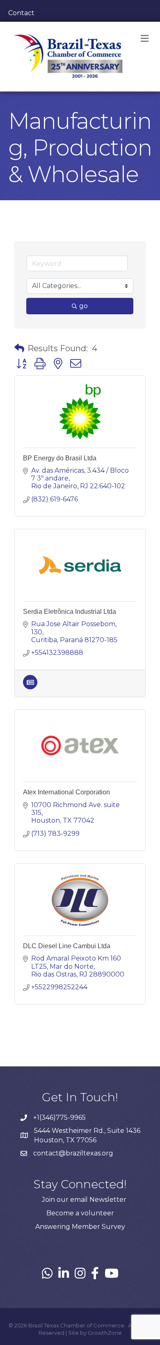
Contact (21, 13)
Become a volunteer (80, 1213)
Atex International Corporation (66, 792)
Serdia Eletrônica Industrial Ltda (69, 611)
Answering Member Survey (80, 1227)
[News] (30, 687)
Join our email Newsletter (84, 1199)
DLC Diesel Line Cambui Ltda (66, 945)
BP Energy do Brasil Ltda (59, 458)
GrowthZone (105, 1332)
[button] (19, 348)
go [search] (83, 306)
